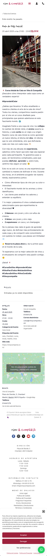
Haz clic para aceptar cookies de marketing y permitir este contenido (23, 368)
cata (3, 336)
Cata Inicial (6, 330)
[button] (43, 511)
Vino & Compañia (30, 309)
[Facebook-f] (13, 436)
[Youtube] (28, 436)
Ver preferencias (23, 548)
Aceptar (23, 535)
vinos (15, 339)
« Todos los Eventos (9, 14)
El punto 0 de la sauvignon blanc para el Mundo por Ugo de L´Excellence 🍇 (20, 414)
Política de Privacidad (25, 553)
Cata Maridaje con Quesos (38, 414)
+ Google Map (30, 397)
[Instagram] (18, 436)
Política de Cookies (12, 553)
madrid (9, 339)
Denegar (23, 541)
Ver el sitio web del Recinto (11, 406)
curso (16, 336)
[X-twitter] (23, 436)
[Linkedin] (33, 436)
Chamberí (9, 336)
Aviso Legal (36, 553)
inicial (4, 339)
